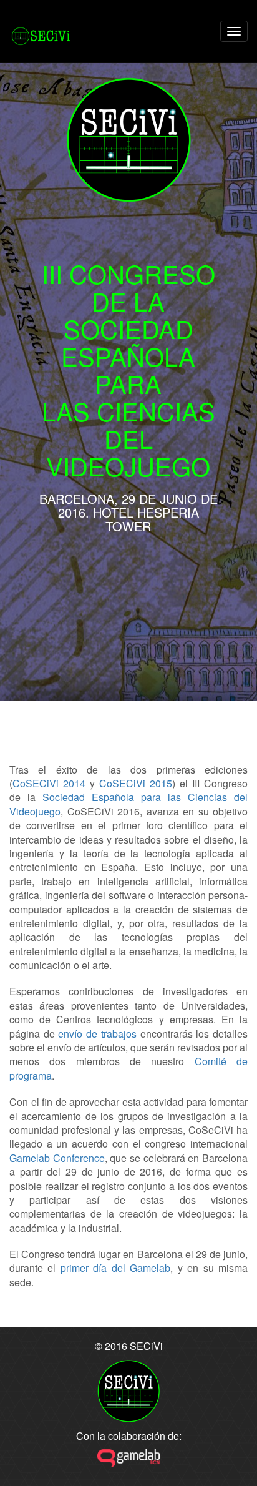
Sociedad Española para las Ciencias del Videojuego (128, 804)
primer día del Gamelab (115, 1268)
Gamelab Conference (57, 1158)
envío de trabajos (97, 1033)
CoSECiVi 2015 (135, 783)
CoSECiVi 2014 (48, 783)
